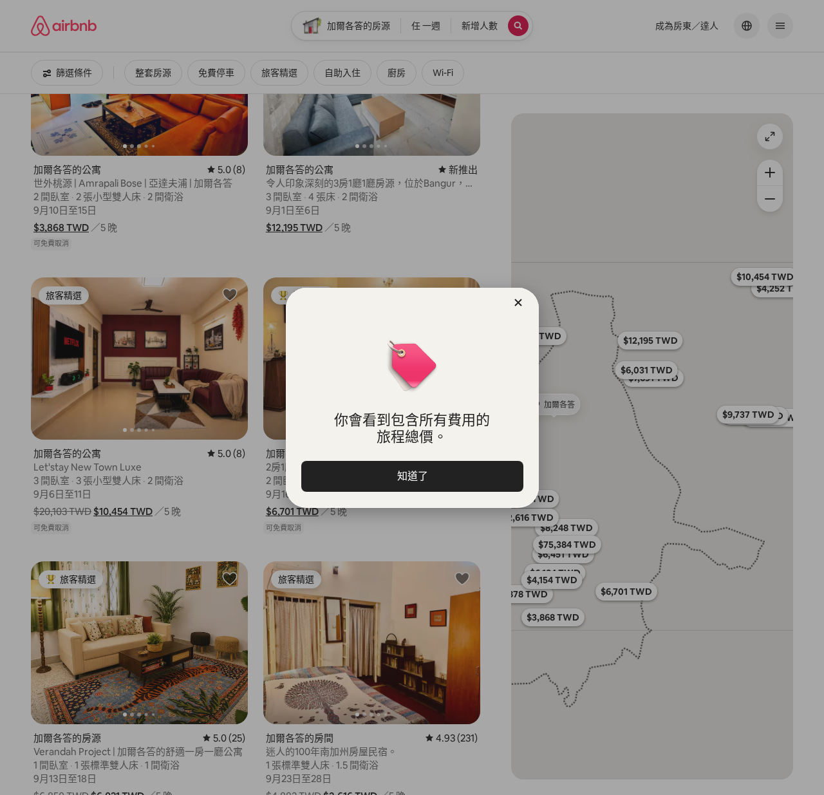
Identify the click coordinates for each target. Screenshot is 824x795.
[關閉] (518, 302)
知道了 (412, 476)
